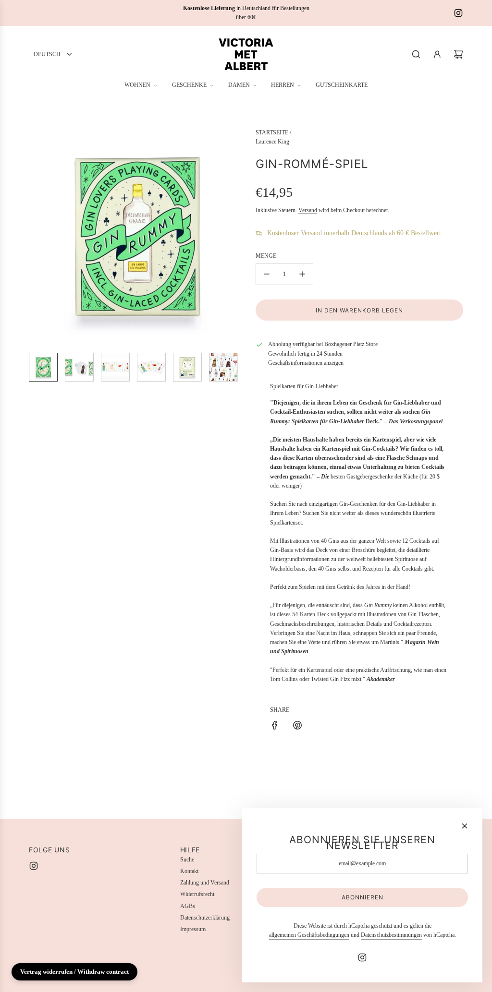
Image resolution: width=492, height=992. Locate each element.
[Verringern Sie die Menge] (266, 274)
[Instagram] (458, 13)
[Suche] (416, 54)
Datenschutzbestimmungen (391, 935)
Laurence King (272, 141)
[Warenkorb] (458, 54)
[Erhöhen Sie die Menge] (302, 274)
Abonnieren (362, 897)
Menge (266, 255)
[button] (36, 236)
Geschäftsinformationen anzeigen (306, 362)
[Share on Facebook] (274, 727)
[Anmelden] (437, 54)
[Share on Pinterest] (297, 727)
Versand (307, 210)
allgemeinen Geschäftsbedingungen (309, 935)
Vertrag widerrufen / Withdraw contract (74, 971)
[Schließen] (464, 826)
